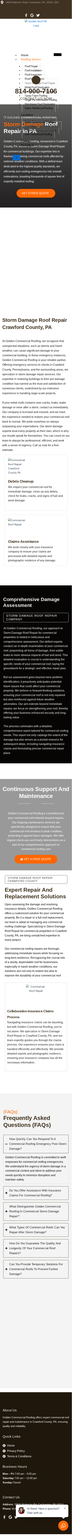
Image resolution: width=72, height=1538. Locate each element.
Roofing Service (31, 59)
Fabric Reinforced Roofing (39, 108)
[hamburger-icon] (58, 54)
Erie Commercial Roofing (38, 134)
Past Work (27, 145)
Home (24, 55)
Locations (27, 114)
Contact (26, 141)
